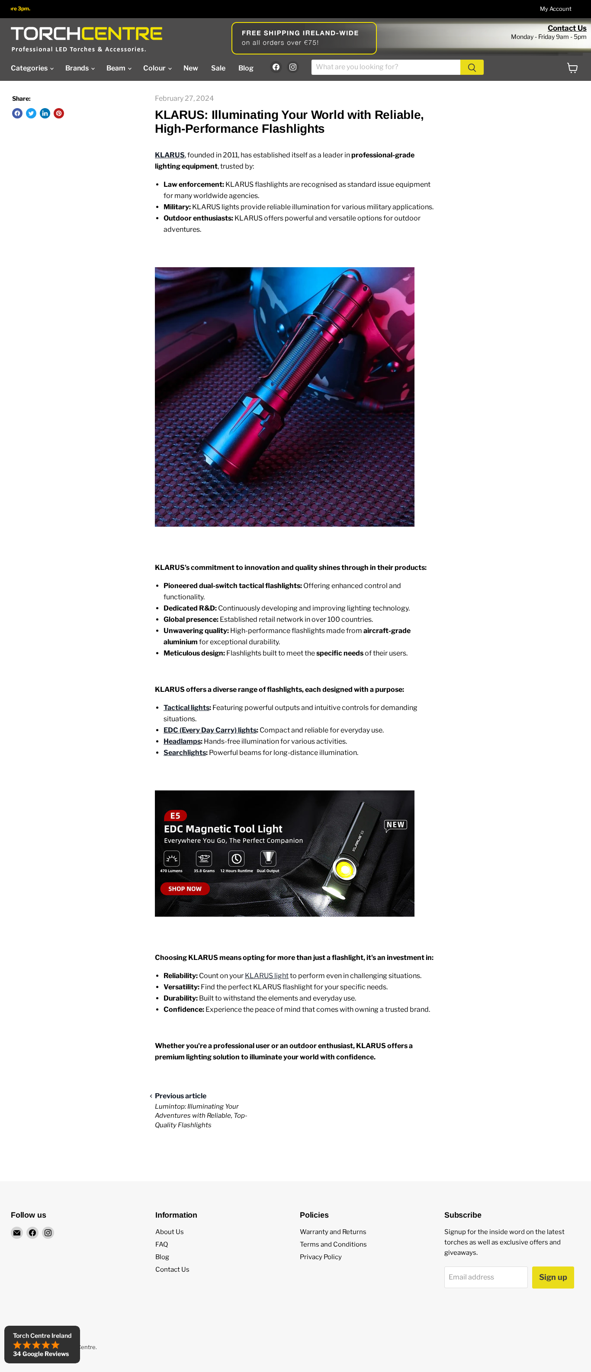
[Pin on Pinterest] (59, 113)
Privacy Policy (321, 1257)
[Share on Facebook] (17, 113)
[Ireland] (86, 39)
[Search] (472, 67)
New (190, 68)
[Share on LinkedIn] (45, 113)
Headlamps (182, 741)
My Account (556, 9)
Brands (77, 68)
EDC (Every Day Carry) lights (210, 730)
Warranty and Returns (333, 1232)
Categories (30, 68)
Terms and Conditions (333, 1244)
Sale (218, 68)
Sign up (553, 1277)
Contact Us (567, 28)
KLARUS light (267, 976)
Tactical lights (186, 708)
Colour (155, 68)
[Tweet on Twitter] (31, 113)
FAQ (161, 1244)
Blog (246, 68)
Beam (116, 68)
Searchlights (185, 752)
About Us (169, 1232)
